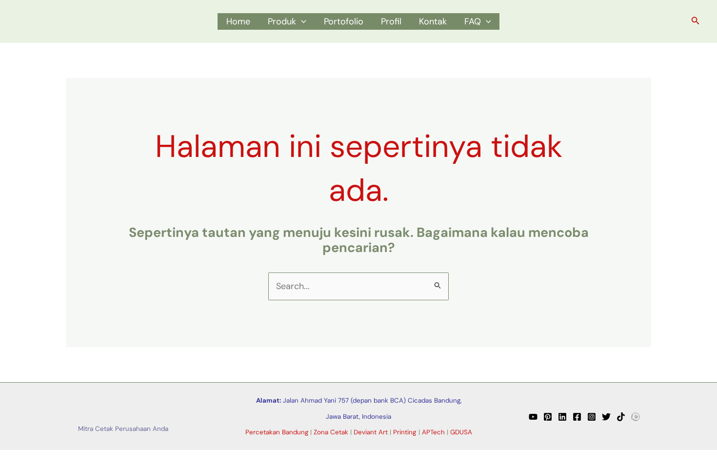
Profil (391, 21)
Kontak (433, 21)
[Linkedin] (562, 416)
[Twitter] (606, 416)
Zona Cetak (331, 432)
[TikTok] (621, 416)
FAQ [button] (472, 21)
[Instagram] (591, 416)
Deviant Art (371, 432)
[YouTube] (533, 416)
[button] (301, 21)
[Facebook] (577, 416)
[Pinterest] (547, 416)
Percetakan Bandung (276, 432)
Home (238, 21)
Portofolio (343, 21)
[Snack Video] (635, 416)
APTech (433, 432)
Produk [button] (282, 21)
